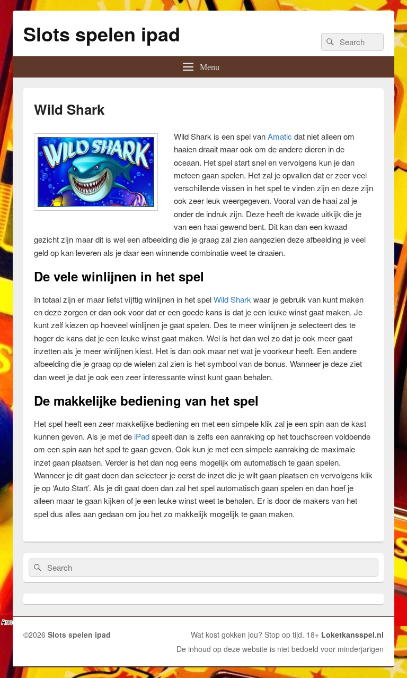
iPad (141, 436)
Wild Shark (232, 299)
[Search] (329, 42)
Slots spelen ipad (101, 33)
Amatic (280, 136)
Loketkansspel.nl (352, 634)
